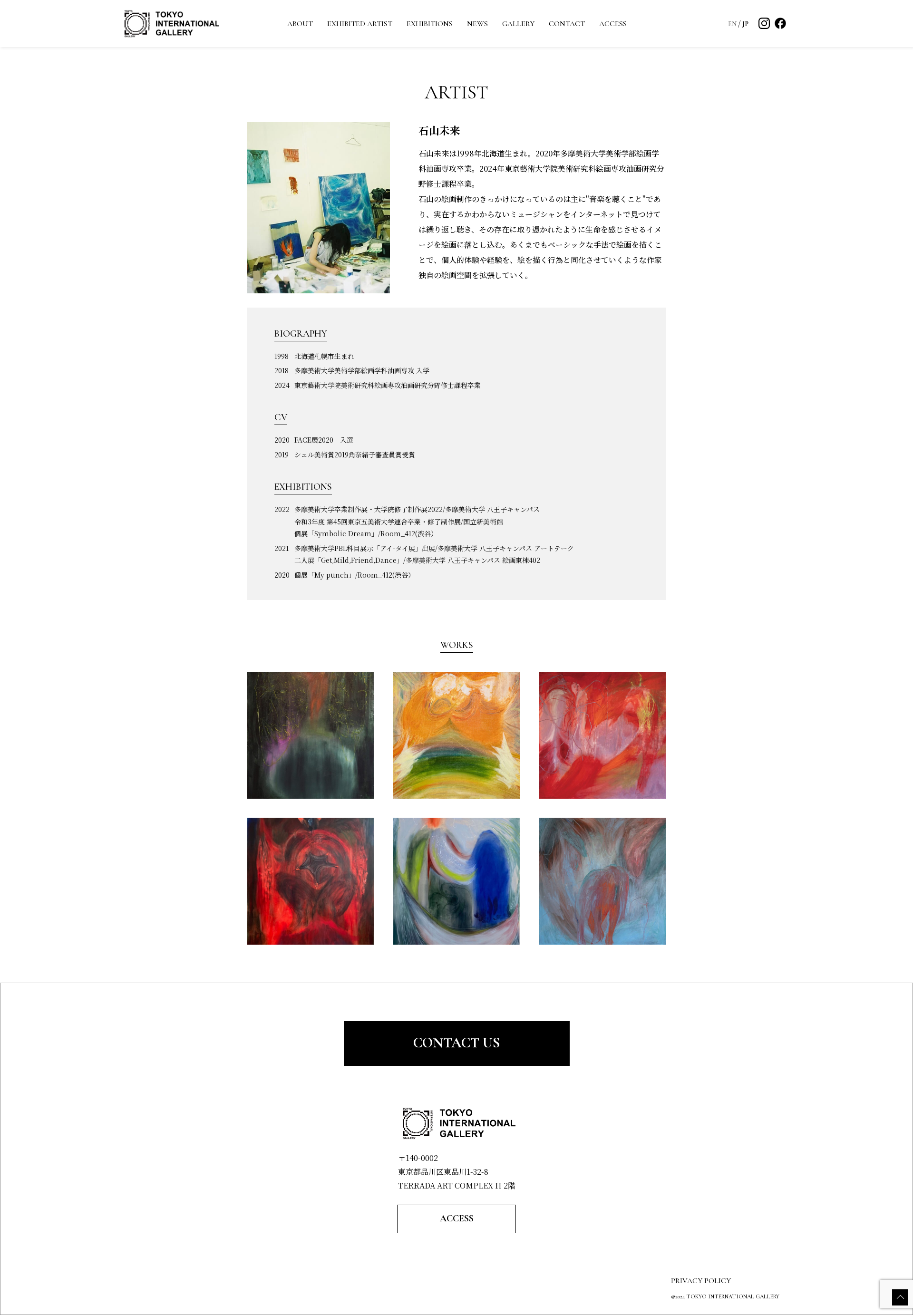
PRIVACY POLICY (701, 1280)
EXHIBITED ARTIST (359, 24)
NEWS (477, 24)
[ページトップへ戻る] (900, 1297)
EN (732, 24)
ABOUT (300, 24)
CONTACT (567, 24)
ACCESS (613, 24)
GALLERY (518, 24)
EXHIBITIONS (430, 24)
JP (745, 24)
